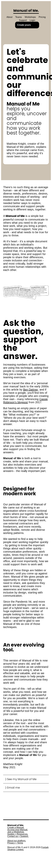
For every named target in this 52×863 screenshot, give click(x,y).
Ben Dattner (30, 389)
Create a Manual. (15, 827)
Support (23, 20)
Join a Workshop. (15, 832)
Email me (13, 788)
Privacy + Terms (15, 843)
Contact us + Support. (18, 836)
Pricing (42, 17)
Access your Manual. (17, 830)
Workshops (30, 17)
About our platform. (16, 841)
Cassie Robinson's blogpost (25, 401)
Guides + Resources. (17, 834)
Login (32, 20)
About (9, 17)
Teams (18, 17)
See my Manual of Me (21, 779)
